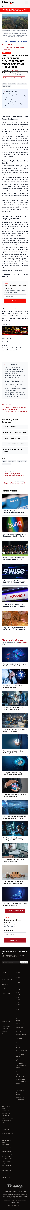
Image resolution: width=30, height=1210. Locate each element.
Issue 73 (18, 1002)
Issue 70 (18, 1009)
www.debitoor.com (8, 338)
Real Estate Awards (6, 1115)
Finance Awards (20, 1099)
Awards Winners (6, 1023)
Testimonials (5, 1028)
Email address (5, 959)
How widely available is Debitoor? (15, 444)
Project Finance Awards (7, 1118)
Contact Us (4, 981)
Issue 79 (18, 987)
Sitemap (13, 1202)
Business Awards (20, 1027)
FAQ (3, 1033)
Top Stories (9, 44)
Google (18, 152)
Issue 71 (18, 1007)
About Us (4, 972)
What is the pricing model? (13, 438)
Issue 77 (18, 992)
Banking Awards (20, 1090)
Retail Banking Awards (7, 1177)
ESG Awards (19, 1074)
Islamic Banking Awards (7, 1113)
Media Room (5, 1031)
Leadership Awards (6, 1110)
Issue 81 (18, 982)
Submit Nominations (6, 1026)
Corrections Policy (6, 1156)
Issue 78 (18, 989)
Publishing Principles (6, 1151)
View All (18, 1012)
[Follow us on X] (21, 1205)
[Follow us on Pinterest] (9, 1205)
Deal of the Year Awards (22, 1047)
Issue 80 (18, 984)
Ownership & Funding (7, 1153)
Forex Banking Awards (21, 1076)
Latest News (5, 984)
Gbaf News (14, 70)
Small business (6, 86)
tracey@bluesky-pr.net (9, 350)
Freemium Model (10, 274)
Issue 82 (18, 980)
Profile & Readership (7, 979)
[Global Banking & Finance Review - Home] (8, 2)
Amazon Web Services (15, 150)
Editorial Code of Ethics (7, 1158)
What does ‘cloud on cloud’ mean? (15, 432)
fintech (4, 83)
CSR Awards (19, 1045)
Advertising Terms (6, 993)
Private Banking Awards (7, 1170)
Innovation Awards (20, 1079)
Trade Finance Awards (7, 1133)
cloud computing (22, 83)
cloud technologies (8, 209)
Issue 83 (18, 977)
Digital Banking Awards (21, 1097)
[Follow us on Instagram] (12, 1205)
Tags (17, 1202)
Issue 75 (18, 997)
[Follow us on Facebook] (15, 1205)
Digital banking (11, 83)
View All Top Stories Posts (15, 911)
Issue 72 (18, 1004)
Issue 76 (18, 994)
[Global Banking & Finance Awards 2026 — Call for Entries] (15, 330)
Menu (3, 6)
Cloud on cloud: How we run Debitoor (15, 412)
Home (3, 44)
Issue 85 (18, 972)
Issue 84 (18, 975)
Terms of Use (5, 991)
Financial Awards (6, 1168)
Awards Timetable (6, 1021)
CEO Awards (19, 1038)
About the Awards (6, 1018)
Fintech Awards (20, 1063)
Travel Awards (5, 1144)
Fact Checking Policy (7, 1165)
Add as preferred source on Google (15, 77)
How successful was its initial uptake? (13, 450)
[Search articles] (26, 2)
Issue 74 (18, 999)
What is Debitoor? (10, 426)
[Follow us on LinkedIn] (18, 1205)
